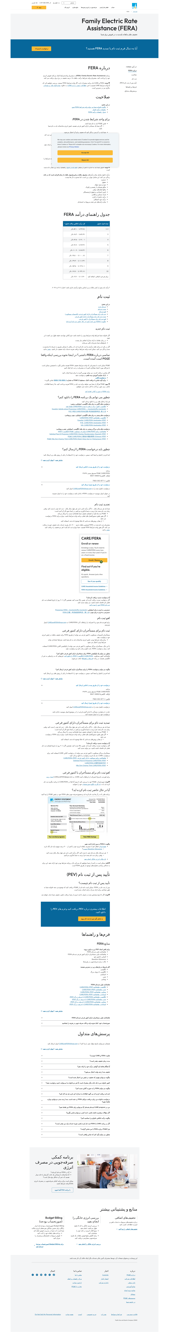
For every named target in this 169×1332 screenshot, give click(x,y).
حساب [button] (113, 7)
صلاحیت (134, 75)
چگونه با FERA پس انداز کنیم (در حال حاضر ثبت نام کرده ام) (86, 322)
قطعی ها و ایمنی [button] (104, 7)
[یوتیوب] (41, 1275)
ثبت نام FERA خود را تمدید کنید (99, 605)
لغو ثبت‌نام (102, 312)
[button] (56, 2)
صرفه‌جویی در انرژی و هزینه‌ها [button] (89, 7)
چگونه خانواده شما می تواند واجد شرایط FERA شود (89, 107)
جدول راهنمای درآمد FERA (97, 112)
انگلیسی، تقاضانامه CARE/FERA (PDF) (93, 418)
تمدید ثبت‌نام (102, 309)
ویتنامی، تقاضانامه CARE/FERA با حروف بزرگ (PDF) (88, 1002)
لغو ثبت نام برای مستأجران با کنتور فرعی (92, 319)
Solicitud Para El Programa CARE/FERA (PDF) (89, 761)
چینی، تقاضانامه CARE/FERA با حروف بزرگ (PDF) (89, 999)
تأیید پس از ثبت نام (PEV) (128, 83)
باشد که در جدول (71, 167)
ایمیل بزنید (50, 777)
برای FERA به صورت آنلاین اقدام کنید (97, 392)
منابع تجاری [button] (75, 7)
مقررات (103, 1314)
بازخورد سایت (77, 1283)
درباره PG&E (131, 1275)
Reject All (85, 160)
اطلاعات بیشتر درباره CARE (77, 85)
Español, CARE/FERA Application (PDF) (92, 420)
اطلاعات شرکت (130, 1279)
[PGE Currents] (33, 1275)
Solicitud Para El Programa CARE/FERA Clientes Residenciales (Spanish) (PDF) (77, 434)
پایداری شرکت (103, 1283)
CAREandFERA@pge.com (82, 489)
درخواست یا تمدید (42, 49)
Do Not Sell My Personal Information (48, 1314)
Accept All (85, 152)
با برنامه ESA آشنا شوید (62, 1190)
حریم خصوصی (91, 1314)
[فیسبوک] (54, 1275)
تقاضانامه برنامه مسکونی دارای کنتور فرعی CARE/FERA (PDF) (84, 758)
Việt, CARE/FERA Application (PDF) (93, 425)
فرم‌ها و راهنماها (131, 87)
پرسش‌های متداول (130, 91)
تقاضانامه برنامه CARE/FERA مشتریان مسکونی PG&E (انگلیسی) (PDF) (82, 431)
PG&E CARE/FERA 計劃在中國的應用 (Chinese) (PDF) (87, 436)
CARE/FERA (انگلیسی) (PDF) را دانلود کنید (78, 656)
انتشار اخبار (104, 1279)
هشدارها (103, 846)
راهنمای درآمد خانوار (99, 110)
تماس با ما (78, 1275)
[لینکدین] (45, 1275)
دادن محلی (131, 1283)
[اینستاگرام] (37, 1275)
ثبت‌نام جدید (102, 307)
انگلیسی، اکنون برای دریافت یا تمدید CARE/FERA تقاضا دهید (86, 406)
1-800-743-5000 (60, 380)
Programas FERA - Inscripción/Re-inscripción (71, 610)
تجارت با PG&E (77, 1287)
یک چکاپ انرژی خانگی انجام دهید (95, 859)
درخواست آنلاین (100, 378)
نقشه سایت (69, 1314)
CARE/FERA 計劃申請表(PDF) (95, 763)
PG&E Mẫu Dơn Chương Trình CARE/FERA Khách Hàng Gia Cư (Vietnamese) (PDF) (76, 439)
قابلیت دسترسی (132, 1314)
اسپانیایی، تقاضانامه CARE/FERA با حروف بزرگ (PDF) (87, 1004)
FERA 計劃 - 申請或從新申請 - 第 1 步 (76, 612)
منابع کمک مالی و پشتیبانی (51, 85)
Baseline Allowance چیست (92, 849)
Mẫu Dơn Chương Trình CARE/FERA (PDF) (91, 765)
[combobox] (69, 2)
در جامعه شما (130, 1302)
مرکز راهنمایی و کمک (74, 1279)
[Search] (64, 3)
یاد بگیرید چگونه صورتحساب (91, 784)
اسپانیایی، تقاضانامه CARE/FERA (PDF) (92, 994)
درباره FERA (132, 71)
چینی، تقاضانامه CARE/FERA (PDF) (94, 990)
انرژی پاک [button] (67, 7)
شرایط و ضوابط (116, 1314)
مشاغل (132, 1294)
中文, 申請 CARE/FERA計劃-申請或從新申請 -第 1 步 (87, 411)
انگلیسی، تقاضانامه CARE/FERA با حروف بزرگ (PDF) (88, 997)
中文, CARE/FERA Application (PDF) (93, 423)
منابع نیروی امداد (129, 1290)
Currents (105, 1275)
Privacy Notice (74, 147)
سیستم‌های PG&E (129, 1298)
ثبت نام (134, 79)
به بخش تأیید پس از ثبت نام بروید (92, 919)
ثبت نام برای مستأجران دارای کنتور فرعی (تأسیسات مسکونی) (85, 314)
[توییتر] (50, 1275)
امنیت (80, 1314)
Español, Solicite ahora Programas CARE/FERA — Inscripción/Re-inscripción (79, 409)
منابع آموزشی (130, 1287)
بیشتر (49, 349)
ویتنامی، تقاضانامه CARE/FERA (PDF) (93, 992)
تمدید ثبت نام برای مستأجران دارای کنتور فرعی (90, 317)
